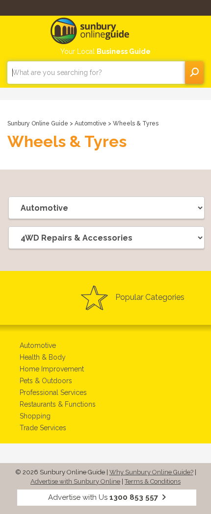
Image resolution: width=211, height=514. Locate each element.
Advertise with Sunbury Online (75, 481)
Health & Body (43, 357)
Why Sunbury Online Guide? (151, 472)
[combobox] (96, 72)
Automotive (91, 123)
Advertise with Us (103, 497)
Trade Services (43, 428)
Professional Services (53, 392)
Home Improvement (52, 369)
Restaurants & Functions (58, 404)
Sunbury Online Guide (37, 123)
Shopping (35, 416)
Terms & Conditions (153, 481)
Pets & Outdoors (46, 381)
